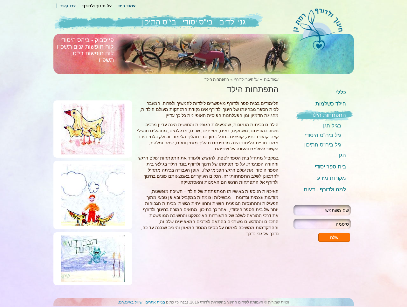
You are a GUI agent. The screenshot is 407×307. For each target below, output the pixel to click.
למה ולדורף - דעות (325, 190)
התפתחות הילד (328, 115)
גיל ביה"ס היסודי (323, 135)
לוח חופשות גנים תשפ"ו (85, 47)
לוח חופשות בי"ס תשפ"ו (93, 56)
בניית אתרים (155, 302)
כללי (341, 92)
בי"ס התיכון (158, 22)
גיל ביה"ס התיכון (322, 145)
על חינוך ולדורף (97, 5)
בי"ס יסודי (198, 22)
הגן (342, 155)
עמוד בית (126, 5)
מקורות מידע (331, 178)
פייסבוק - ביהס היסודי (87, 40)
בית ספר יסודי (330, 167)
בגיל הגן (332, 126)
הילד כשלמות (330, 104)
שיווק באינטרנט (130, 302)
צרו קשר (68, 5)
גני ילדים (232, 22)
